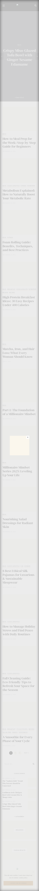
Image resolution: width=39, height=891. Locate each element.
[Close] (27, 437)
